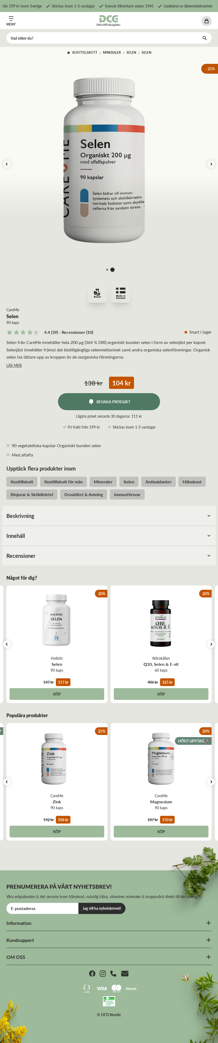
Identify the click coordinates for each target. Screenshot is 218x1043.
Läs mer (14, 365)
